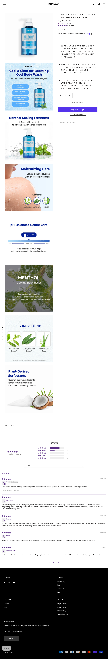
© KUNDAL (9, 652)
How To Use (10, 426)
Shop (58, 585)
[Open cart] (104, 4)
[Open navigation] (4, 4)
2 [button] (53, 563)
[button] (62, 26)
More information (67, 122)
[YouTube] (14, 582)
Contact (6, 604)
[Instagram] (9, 582)
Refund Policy (61, 607)
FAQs (5, 607)
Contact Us (60, 589)
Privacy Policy (61, 611)
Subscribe (11, 638)
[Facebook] (4, 582)
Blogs (59, 592)
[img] (6, 479)
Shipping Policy (62, 604)
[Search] (99, 4)
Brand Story (61, 582)
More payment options (78, 114)
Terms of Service (62, 614)
